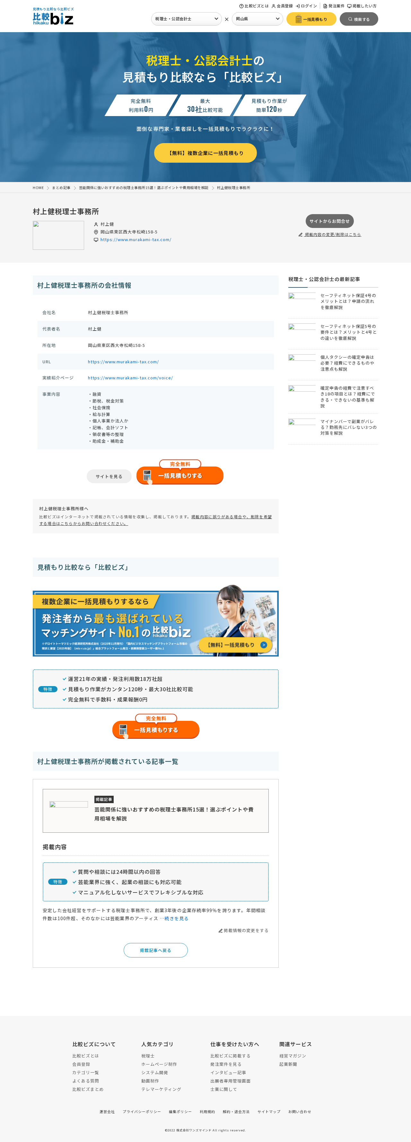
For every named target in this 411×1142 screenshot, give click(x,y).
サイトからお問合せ (330, 221)
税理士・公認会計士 (173, 18)
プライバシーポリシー (142, 1111)
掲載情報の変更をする (246, 930)
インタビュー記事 (228, 1072)
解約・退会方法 (236, 1111)
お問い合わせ (299, 1111)
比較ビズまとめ (88, 1089)
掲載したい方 (365, 5)
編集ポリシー (180, 1111)
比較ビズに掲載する (230, 1056)
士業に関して (223, 1089)
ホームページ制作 (159, 1064)
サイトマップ (269, 1111)
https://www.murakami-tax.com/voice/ (130, 378)
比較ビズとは (257, 5)
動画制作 (150, 1081)
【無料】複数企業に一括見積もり (205, 153)
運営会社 (107, 1111)
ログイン (309, 5)
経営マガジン (292, 1056)
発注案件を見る (226, 1064)
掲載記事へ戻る (155, 950)
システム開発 (154, 1072)
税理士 (148, 1056)
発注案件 (336, 5)
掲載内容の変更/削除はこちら (332, 234)
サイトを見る (109, 476)
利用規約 (207, 1111)
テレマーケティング (161, 1089)
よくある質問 (85, 1081)
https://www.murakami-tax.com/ (136, 239)
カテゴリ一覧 (85, 1072)
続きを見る (176, 918)
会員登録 (285, 5)
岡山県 (242, 18)
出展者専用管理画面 (230, 1081)
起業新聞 (288, 1064)
